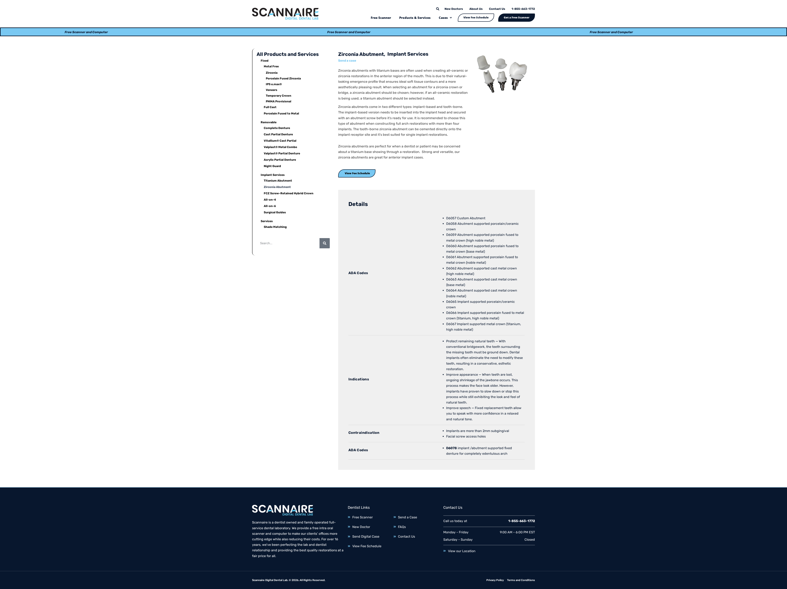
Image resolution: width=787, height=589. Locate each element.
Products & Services (415, 18)
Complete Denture (277, 128)
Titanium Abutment (278, 180)
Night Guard (272, 166)
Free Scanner (381, 18)
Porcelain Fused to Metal (281, 113)
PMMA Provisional (278, 101)
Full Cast (270, 107)
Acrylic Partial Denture (280, 160)
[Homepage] (285, 14)
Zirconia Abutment (277, 187)
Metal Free (271, 66)
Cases (443, 18)
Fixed (264, 60)
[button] (437, 9)
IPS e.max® (274, 84)
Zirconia (271, 73)
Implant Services (273, 175)
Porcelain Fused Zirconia (283, 78)
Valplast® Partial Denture (282, 153)
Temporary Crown (278, 95)
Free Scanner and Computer (49, 32)
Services (267, 221)
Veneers (271, 90)
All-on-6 (270, 206)
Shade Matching (275, 227)
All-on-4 (270, 199)
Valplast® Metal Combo (280, 147)
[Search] (325, 243)
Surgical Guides (275, 212)
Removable (268, 122)
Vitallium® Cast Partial (280, 140)
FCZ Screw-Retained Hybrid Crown (288, 193)
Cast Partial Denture (278, 134)
